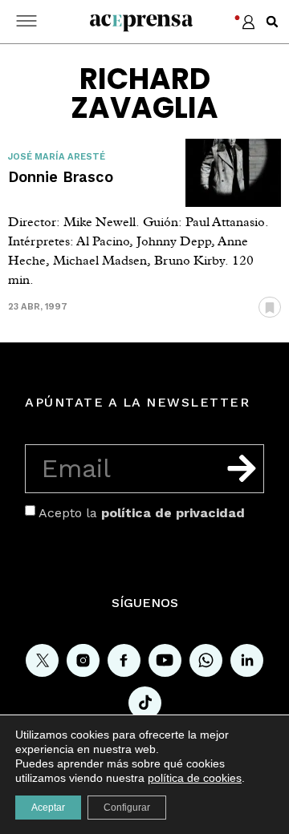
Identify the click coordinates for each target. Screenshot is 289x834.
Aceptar (48, 807)
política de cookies (195, 777)
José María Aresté (56, 157)
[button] (272, 21)
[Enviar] (242, 468)
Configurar (127, 807)
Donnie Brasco (60, 176)
